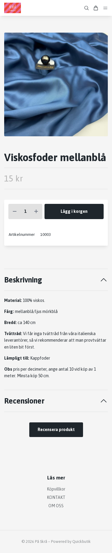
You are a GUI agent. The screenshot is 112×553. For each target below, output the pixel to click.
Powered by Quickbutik (71, 541)
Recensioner (24, 400)
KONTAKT (56, 497)
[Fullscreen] (56, 84)
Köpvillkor (56, 489)
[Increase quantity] (36, 211)
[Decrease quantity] (15, 211)
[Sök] (86, 8)
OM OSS (56, 505)
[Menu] (105, 8)
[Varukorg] (96, 8)
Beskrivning (23, 279)
